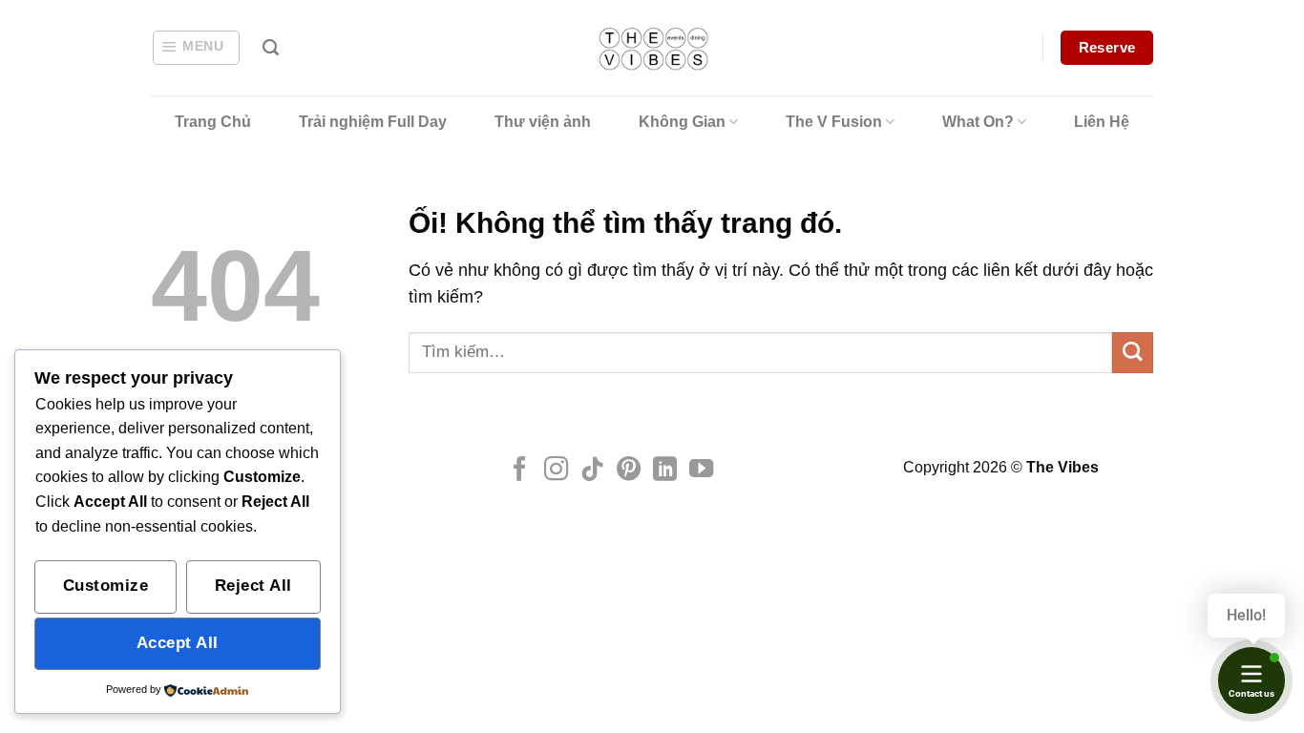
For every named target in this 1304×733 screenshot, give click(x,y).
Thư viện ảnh (542, 122)
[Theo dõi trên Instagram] (556, 470)
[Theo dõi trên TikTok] (592, 470)
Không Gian (682, 122)
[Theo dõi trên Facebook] (520, 470)
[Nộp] (1132, 352)
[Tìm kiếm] (271, 48)
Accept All (178, 643)
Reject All (253, 585)
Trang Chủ (213, 122)
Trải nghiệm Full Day (373, 122)
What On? (978, 122)
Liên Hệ (1101, 122)
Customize (106, 585)
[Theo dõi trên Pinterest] (629, 470)
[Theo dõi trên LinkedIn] (665, 470)
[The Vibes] (652, 48)
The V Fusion (834, 122)
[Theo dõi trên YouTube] (701, 470)
